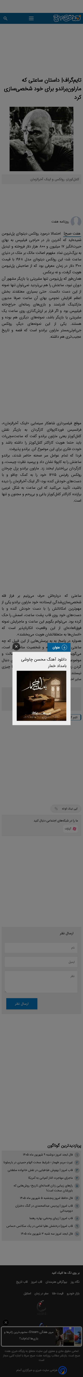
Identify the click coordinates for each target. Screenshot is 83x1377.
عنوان (56, 647)
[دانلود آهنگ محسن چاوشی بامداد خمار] (41, 696)
